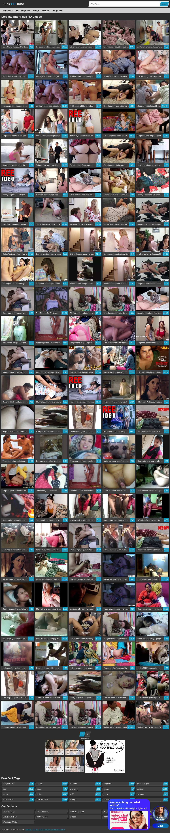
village (85, 799)
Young (36, 11)
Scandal (46, 11)
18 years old (18, 783)
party (119, 794)
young (52, 783)
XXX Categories (23, 11)
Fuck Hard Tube (10, 822)
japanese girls (152, 783)
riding (52, 794)
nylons (119, 789)
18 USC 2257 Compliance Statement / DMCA (49, 829)
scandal (85, 783)
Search (164, 4)
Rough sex (57, 11)
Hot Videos (8, 11)
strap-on (152, 794)
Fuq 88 (73, 817)
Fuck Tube (13, 4)
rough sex (119, 783)
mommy (85, 789)
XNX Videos (42, 817)
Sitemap (28, 829)
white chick (18, 799)
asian (52, 789)
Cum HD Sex (43, 811)
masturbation (52, 799)
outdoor (152, 789)
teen (18, 789)
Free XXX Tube (77, 811)
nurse (18, 794)
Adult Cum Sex (10, 817)
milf (85, 794)
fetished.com (9, 811)
